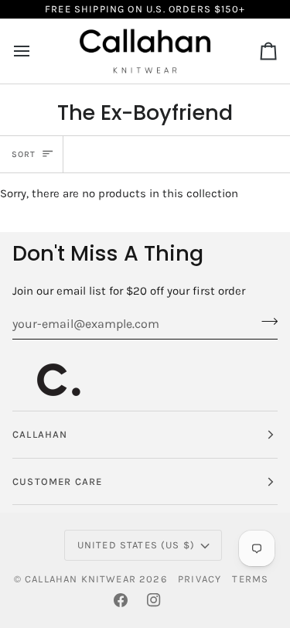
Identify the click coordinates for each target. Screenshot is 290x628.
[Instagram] (154, 600)
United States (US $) (136, 545)
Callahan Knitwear (80, 579)
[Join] (265, 321)
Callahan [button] (39, 434)
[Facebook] (121, 600)
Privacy (199, 579)
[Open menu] (35, 51)
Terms (250, 579)
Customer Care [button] (57, 481)
